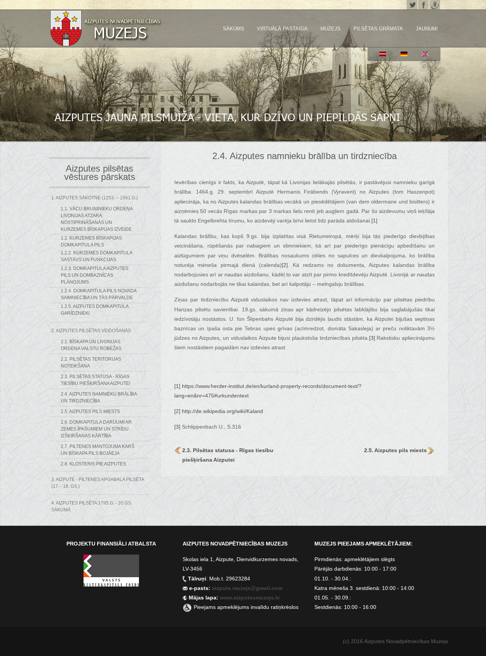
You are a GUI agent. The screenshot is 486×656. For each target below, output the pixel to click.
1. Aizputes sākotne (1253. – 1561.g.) (94, 197)
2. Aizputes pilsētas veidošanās (91, 330)
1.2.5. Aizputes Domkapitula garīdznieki (94, 310)
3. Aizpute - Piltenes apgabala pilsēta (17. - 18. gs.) (97, 483)
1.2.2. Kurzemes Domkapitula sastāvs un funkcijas (96, 256)
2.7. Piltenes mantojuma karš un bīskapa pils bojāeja (97, 450)
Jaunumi (427, 29)
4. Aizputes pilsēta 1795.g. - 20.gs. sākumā (91, 506)
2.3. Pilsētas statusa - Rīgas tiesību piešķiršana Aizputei (95, 380)
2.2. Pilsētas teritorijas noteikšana (91, 362)
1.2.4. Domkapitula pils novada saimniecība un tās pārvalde (98, 294)
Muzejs (330, 29)
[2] (285, 265)
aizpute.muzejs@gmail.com (248, 588)
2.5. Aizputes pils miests (90, 411)
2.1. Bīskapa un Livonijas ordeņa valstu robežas (91, 345)
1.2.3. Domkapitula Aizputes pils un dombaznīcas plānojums (94, 275)
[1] (374, 221)
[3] (372, 338)
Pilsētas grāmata (378, 29)
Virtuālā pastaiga (282, 29)
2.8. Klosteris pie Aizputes (93, 464)
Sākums (233, 29)
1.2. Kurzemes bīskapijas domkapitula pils (91, 241)
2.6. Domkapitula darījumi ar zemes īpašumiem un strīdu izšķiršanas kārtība (96, 428)
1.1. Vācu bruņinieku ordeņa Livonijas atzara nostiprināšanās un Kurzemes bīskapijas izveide (97, 219)
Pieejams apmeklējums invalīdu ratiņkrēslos (246, 607)
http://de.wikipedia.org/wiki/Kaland (222, 411)
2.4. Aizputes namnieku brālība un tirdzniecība (99, 397)
